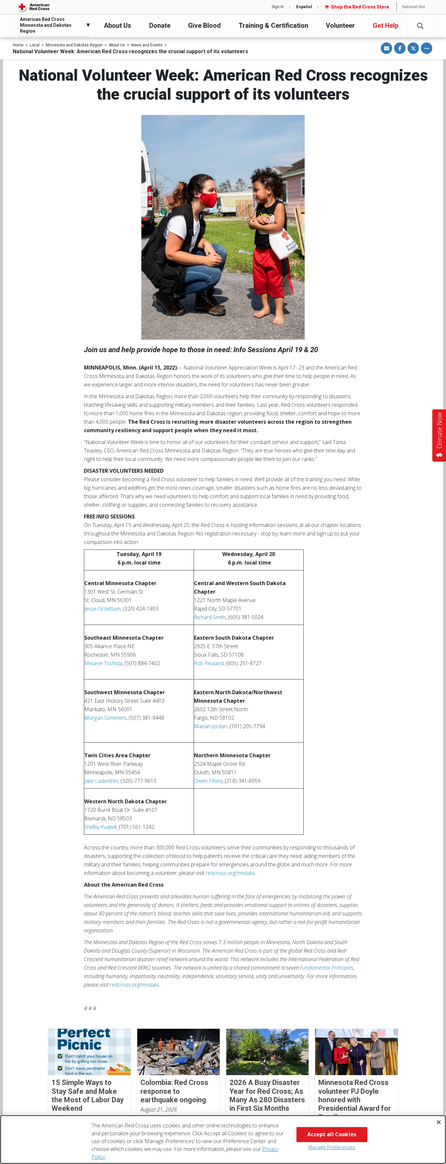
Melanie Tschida (103, 663)
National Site (413, 6)
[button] (420, 26)
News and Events (147, 45)
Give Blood (204, 25)
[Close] (439, 1122)
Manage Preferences (332, 1147)
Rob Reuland (209, 663)
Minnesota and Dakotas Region (74, 45)
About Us (117, 25)
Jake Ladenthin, (101, 780)
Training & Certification (273, 25)
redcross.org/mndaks (230, 873)
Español (304, 6)
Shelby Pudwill (100, 826)
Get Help (385, 25)
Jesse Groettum (102, 608)
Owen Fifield (208, 780)
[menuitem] (52, 25)
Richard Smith (210, 617)
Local (35, 45)
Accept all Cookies (331, 1134)
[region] (223, 1139)
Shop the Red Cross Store (360, 6)
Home (18, 45)
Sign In (278, 6)
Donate (159, 25)
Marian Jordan (210, 726)
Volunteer (340, 25)
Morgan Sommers (105, 717)
